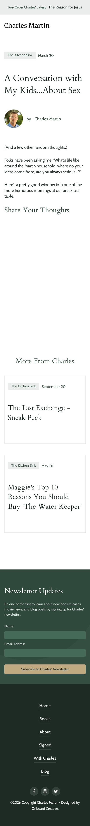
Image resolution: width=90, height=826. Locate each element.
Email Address (15, 644)
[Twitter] (56, 791)
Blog (45, 771)
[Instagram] (45, 791)
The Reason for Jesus (65, 7)
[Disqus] (45, 280)
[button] (79, 27)
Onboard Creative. (45, 808)
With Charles (45, 758)
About (45, 731)
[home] (26, 26)
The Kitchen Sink (20, 55)
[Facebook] (34, 791)
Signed (45, 744)
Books (45, 718)
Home (45, 705)
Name (8, 626)
